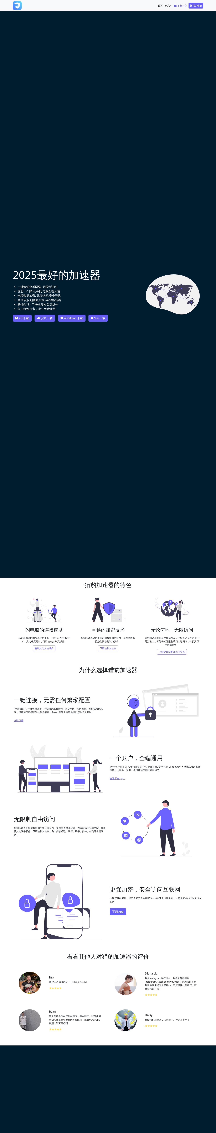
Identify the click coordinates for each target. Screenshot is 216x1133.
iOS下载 (24, 318)
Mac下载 (99, 318)
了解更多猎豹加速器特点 (172, 651)
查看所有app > (117, 778)
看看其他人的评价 (44, 648)
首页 (160, 5)
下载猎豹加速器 (108, 648)
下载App (118, 912)
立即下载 (18, 720)
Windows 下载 (73, 318)
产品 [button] (167, 5)
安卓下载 (47, 318)
